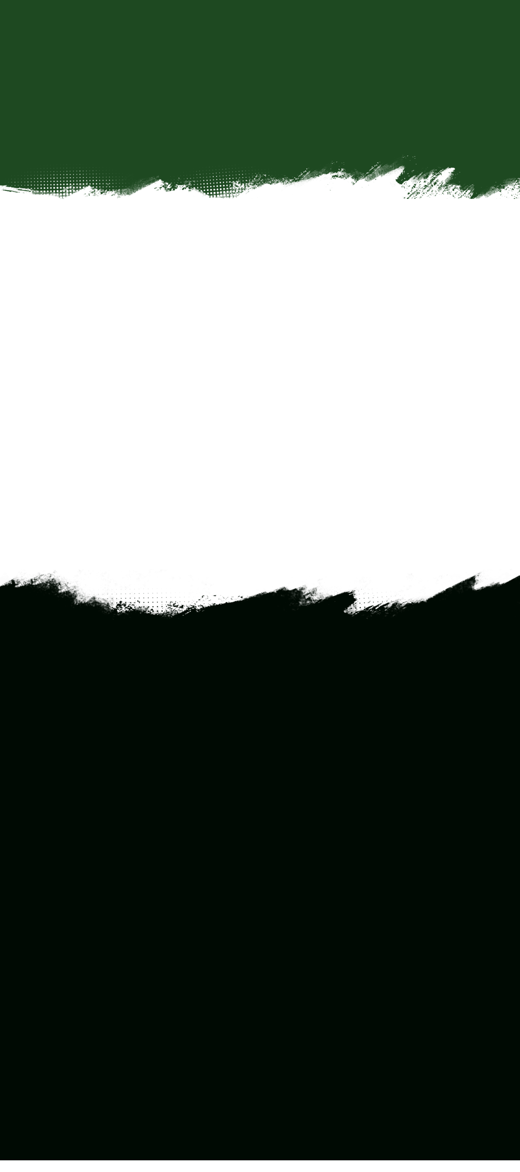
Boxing (201, 991)
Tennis (201, 1083)
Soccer (201, 1055)
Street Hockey (210, 1073)
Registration (291, 972)
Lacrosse (204, 1037)
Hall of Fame (290, 1018)
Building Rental (294, 981)
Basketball (205, 981)
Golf (198, 1027)
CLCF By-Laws (293, 1000)
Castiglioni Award (296, 1027)
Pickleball (204, 1046)
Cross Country (210, 1009)
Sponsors (287, 1037)
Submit (69, 866)
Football (203, 1018)
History (285, 1009)
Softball (202, 1064)
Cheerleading (208, 1000)
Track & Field (208, 1092)
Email (400, 435)
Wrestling (204, 1101)
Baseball (203, 972)
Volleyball (204, 1110)
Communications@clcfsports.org (291, 824)
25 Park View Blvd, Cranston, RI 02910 (293, 495)
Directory (287, 991)
